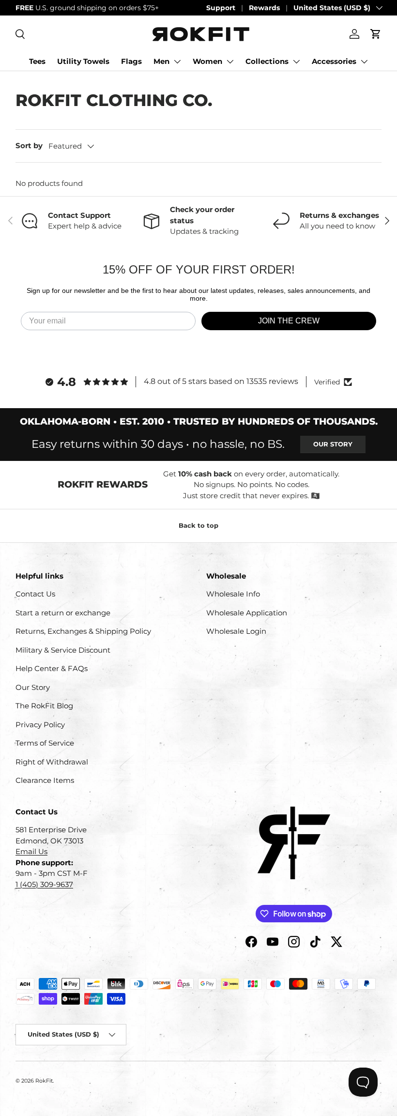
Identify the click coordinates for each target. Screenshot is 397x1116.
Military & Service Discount (62, 650)
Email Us (31, 851)
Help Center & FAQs (51, 668)
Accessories (334, 61)
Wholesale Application (246, 612)
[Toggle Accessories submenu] (364, 61)
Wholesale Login (236, 631)
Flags (131, 61)
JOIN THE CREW (289, 321)
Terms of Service (44, 743)
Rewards (264, 8)
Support (220, 8)
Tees (37, 61)
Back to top (198, 525)
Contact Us (35, 593)
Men (161, 61)
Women (207, 61)
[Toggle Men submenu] (177, 61)
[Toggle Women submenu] (230, 61)
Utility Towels (83, 61)
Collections (267, 61)
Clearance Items (44, 780)
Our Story (332, 444)
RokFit (44, 1080)
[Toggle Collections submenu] (296, 61)
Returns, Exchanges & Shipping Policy (83, 631)
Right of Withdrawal (51, 761)
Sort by (29, 145)
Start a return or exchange (62, 612)
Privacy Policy (40, 724)
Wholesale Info (233, 593)
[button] (375, 34)
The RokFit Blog (44, 705)
